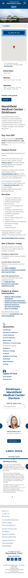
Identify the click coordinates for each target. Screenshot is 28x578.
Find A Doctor (13, 441)
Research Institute (8, 534)
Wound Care (7, 379)
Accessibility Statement (10, 520)
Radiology (6, 359)
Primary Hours (8, 71)
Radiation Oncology (10, 356)
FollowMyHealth (7, 543)
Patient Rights (7, 522)
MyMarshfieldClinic (8, 540)
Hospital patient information (15, 300)
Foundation (6, 531)
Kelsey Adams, (14, 431)
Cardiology (7, 330)
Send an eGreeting (11, 308)
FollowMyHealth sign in (10, 174)
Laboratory (7, 85)
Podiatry (6, 353)
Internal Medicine (9, 337)
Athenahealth (7, 546)
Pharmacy (6, 77)
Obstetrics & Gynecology (12, 343)
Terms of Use (14, 571)
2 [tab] (14, 496)
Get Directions (8, 66)
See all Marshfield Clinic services (13, 238)
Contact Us (6, 514)
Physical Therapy (9, 351)
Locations (6, 26)
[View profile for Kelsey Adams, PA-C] (14, 421)
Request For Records (11, 185)
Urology (5, 364)
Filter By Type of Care (14, 403)
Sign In (14, 7)
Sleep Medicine (8, 361)
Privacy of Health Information (14, 569)
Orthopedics (7, 376)
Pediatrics (6, 348)
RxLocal (5, 99)
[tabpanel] (14, 476)
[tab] (14, 457)
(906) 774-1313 (15, 33)
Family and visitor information (15, 302)
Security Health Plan (9, 537)
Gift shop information (12, 306)
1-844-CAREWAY (10, 268)
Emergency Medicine (10, 332)
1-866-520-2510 (9, 282)
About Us (5, 511)
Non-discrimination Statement (14, 572)
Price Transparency (8, 525)
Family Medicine (8, 335)
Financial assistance (12, 304)
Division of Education (9, 529)
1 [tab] (12, 496)
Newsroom (6, 516)
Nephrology (7, 340)
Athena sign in (7, 162)
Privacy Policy (14, 568)
